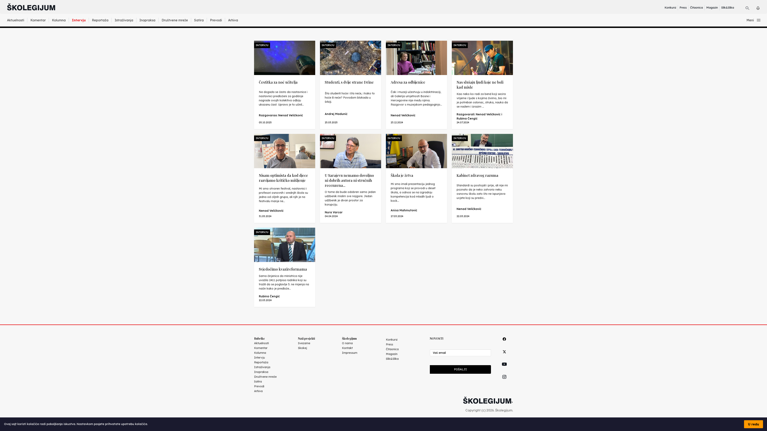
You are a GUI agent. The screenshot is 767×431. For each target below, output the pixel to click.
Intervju (79, 20)
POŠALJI (460, 369)
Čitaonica (696, 7)
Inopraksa (147, 20)
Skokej (302, 348)
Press (683, 7)
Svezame (304, 343)
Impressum (349, 353)
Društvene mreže (175, 20)
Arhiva (233, 20)
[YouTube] (504, 369)
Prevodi (216, 20)
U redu (753, 424)
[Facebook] (504, 343)
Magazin (712, 7)
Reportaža (100, 20)
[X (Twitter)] (504, 356)
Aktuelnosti (15, 20)
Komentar (38, 20)
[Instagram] (504, 381)
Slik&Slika (727, 7)
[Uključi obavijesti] (761, 7)
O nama (347, 343)
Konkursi (670, 7)
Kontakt (347, 348)
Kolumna (59, 20)
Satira (199, 20)
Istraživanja (124, 20)
